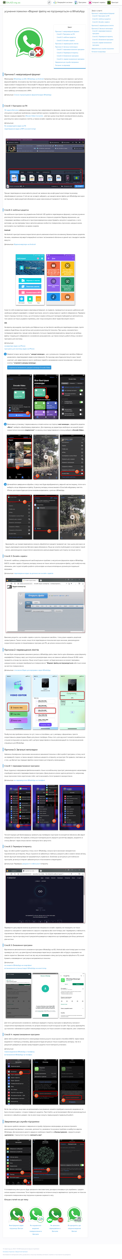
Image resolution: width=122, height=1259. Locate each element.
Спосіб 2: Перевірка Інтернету (67, 52)
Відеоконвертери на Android (25, 244)
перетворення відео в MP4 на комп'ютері (20, 129)
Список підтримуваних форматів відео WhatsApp (32, 95)
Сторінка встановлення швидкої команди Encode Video (29, 367)
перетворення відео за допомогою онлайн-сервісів (33, 573)
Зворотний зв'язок (21, 1251)
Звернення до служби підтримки (67, 62)
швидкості (26, 864)
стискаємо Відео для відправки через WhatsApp (32, 670)
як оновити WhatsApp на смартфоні (18, 965)
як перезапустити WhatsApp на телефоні (29, 780)
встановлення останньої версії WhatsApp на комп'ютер (25, 968)
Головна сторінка (8, 1251)
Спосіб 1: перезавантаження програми (70, 49)
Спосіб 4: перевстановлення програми (70, 59)
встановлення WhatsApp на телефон (18, 1054)
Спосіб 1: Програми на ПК (66, 34)
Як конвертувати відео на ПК (15, 126)
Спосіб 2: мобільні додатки (66, 37)
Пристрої (114, 2)
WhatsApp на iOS (20, 79)
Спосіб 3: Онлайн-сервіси (66, 40)
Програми (82, 2)
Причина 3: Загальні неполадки (66, 47)
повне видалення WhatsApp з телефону (19, 1052)
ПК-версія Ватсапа (11, 110)
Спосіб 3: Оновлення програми (68, 56)
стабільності (36, 864)
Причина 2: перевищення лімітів (66, 43)
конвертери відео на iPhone (14, 346)
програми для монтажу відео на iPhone (19, 349)
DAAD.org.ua (13, 2)
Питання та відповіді (62, 65)
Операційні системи (64, 2)
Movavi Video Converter (35, 116)
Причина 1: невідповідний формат (67, 31)
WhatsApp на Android (35, 79)
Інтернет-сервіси (98, 2)
